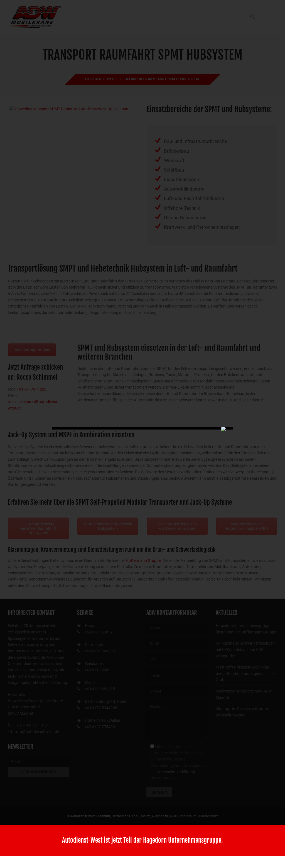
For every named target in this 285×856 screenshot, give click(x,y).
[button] (12, 843)
